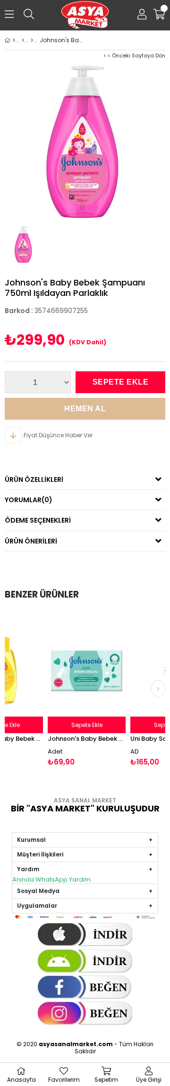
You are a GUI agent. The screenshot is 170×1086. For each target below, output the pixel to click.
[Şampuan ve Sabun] (32, 40)
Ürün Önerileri (31, 541)
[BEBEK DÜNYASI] (23, 40)
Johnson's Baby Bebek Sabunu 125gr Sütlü (66, 738)
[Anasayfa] (14, 40)
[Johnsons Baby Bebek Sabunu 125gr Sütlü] (66, 671)
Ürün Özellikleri (34, 479)
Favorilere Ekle (66, 689)
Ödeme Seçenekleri (38, 520)
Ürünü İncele (81, 689)
